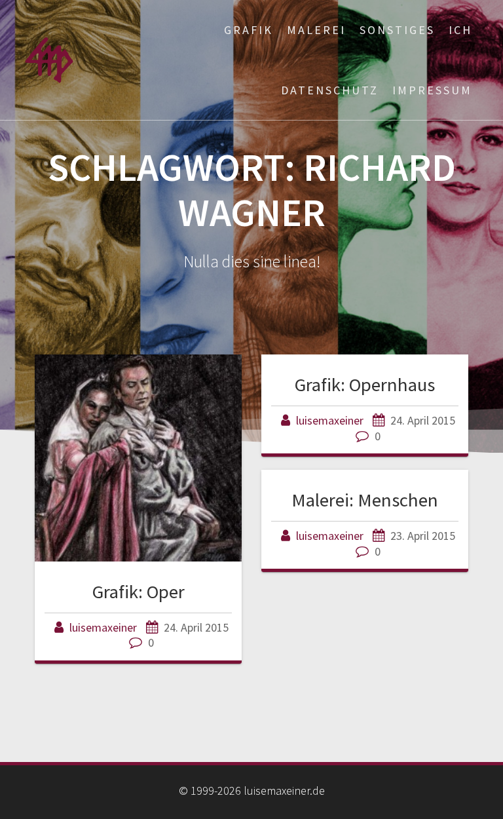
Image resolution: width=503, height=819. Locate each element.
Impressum (432, 90)
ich (460, 29)
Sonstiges (397, 29)
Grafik (248, 29)
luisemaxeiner (103, 627)
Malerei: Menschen (364, 500)
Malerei (316, 29)
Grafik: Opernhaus (365, 384)
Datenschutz (330, 90)
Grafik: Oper (138, 591)
